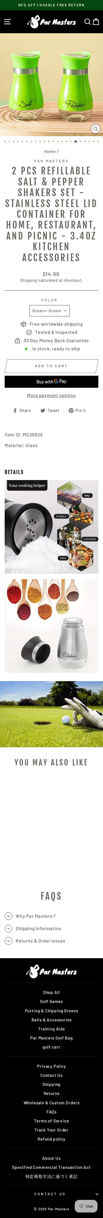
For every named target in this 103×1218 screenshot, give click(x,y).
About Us (51, 1158)
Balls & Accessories (52, 1019)
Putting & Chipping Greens (51, 1010)
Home (50, 151)
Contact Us (51, 1075)
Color (49, 300)
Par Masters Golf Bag (51, 1037)
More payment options (51, 395)
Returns (52, 1093)
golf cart (51, 1046)
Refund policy (51, 1138)
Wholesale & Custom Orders (52, 1102)
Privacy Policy (51, 1066)
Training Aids (51, 1028)
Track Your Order (51, 1129)
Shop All (51, 992)
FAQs (51, 1111)
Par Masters (51, 161)
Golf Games (51, 1001)
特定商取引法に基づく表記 (52, 1176)
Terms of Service (51, 1120)
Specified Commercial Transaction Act (51, 1167)
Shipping (28, 280)
